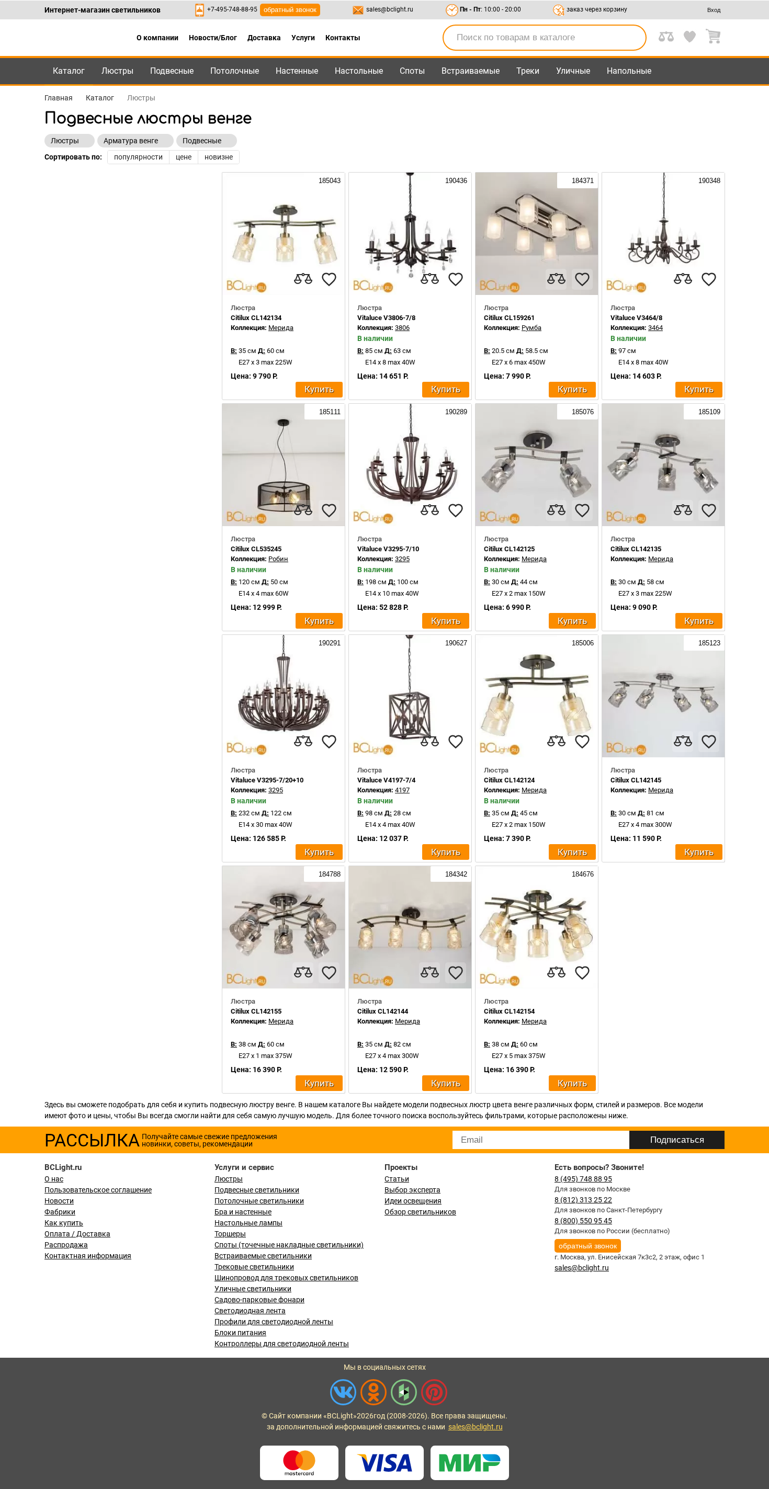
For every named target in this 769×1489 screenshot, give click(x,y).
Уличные (573, 71)
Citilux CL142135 (635, 549)
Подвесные (172, 71)
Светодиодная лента (250, 1310)
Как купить (63, 1223)
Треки (527, 71)
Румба (531, 328)
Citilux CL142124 (509, 780)
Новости (59, 1201)
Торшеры (230, 1234)
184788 (328, 874)
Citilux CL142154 (509, 1011)
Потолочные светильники (259, 1201)
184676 (582, 874)
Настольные (359, 71)
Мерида (280, 328)
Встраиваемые (471, 71)
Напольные (629, 71)
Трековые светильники (254, 1267)
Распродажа (66, 1245)
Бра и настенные (243, 1212)
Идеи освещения (413, 1201)
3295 (402, 559)
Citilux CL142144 (382, 1011)
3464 (655, 328)
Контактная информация (87, 1256)
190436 (455, 181)
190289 (455, 412)
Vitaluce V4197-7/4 (386, 780)
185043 (328, 181)
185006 (582, 643)
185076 (582, 412)
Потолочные (234, 71)
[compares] (302, 279)
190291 (328, 643)
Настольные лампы (248, 1223)
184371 (582, 181)
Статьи (396, 1179)
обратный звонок (290, 10)
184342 (455, 874)
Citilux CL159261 (509, 318)
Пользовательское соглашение (98, 1190)
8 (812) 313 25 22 (583, 1200)
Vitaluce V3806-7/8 (386, 318)
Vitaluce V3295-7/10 (388, 549)
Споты (412, 71)
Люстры (117, 71)
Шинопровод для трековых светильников (286, 1278)
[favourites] (329, 279)
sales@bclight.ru (389, 9)
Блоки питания (240, 1332)
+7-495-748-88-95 (232, 9)
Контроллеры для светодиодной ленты (281, 1343)
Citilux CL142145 (635, 780)
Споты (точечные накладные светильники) (289, 1245)
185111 (329, 412)
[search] (632, 38)
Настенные (297, 71)
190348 (708, 181)
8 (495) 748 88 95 (583, 1179)
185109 (708, 412)
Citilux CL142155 (256, 1011)
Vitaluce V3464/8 (636, 318)
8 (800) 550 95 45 (583, 1221)
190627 (455, 643)
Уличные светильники (252, 1289)
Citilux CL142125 (509, 549)
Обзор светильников (420, 1212)
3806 (402, 328)
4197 (402, 790)
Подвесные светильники (256, 1190)
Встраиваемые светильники (263, 1256)
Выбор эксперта (412, 1190)
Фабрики (59, 1212)
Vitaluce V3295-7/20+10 (267, 780)
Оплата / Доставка (77, 1234)
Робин (278, 559)
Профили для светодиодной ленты (273, 1321)
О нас (53, 1179)
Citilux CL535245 (256, 549)
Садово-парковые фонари (259, 1299)
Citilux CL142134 (256, 318)
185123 (708, 643)
